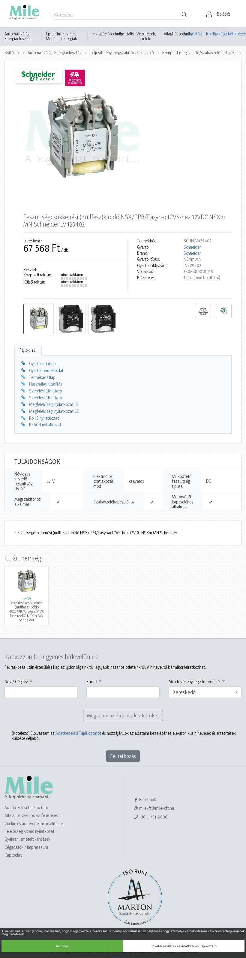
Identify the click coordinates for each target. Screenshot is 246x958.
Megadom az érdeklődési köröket (123, 715)
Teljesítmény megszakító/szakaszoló (122, 52)
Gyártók (195, 33)
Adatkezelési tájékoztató (26, 807)
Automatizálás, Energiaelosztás (18, 36)
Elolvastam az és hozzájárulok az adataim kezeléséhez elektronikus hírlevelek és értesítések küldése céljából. (124, 735)
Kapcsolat (13, 854)
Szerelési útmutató (45, 390)
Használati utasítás (45, 383)
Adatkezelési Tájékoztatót (78, 733)
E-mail (91, 681)
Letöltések (235, 33)
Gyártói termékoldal (46, 370)
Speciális (126, 34)
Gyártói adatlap (42, 363)
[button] (220, 14)
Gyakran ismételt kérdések (27, 839)
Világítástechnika (178, 34)
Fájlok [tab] (27, 350)
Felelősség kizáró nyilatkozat (29, 831)
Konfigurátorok (215, 33)
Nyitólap (11, 52)
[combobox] (205, 692)
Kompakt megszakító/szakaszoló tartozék (199, 52)
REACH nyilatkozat (45, 424)
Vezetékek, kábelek (146, 36)
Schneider (192, 247)
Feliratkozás (123, 756)
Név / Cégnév (16, 681)
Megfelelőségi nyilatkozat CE (54, 404)
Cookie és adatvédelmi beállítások (34, 823)
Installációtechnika (108, 34)
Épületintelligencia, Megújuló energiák (62, 36)
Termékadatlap (42, 377)
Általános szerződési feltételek (31, 815)
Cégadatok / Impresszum (26, 847)
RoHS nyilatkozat (44, 418)
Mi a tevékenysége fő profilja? (194, 681)
